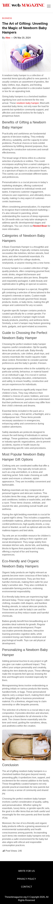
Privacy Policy (26, 879)
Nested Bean (40, 226)
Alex (7, 38)
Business (7, 18)
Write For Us (26, 871)
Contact (26, 887)
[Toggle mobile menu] (49, 6)
